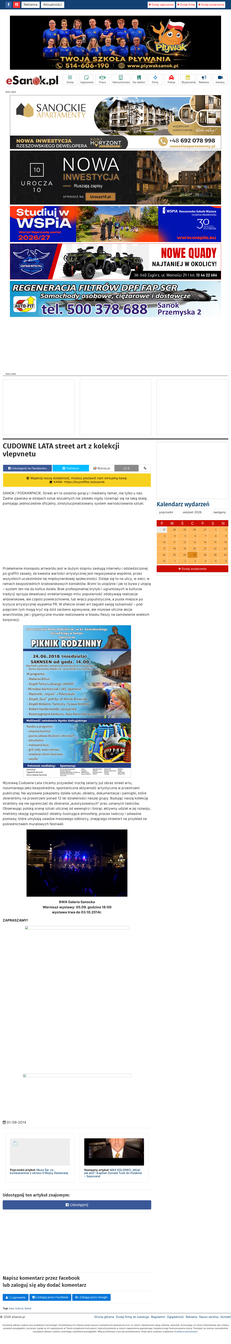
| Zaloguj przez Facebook (51, 1297)
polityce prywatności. (187, 1331)
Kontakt (226, 1317)
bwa (11, 1308)
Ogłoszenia (86, 82)
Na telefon (139, 82)
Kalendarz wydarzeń (183, 504)
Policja (171, 82)
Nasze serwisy (209, 1317)
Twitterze (72, 468)
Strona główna (104, 1317)
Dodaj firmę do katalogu (132, 1317)
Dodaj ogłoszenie (162, 4)
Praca (102, 82)
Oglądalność (175, 1317)
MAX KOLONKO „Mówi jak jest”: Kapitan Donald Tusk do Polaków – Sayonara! (113, 1173)
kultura (19, 1308)
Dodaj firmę (187, 4)
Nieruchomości (121, 82)
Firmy (155, 82)
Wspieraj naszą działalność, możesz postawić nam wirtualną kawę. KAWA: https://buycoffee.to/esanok (78, 480)
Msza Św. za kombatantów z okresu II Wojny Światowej (39, 1171)
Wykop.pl (103, 468)
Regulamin (158, 1317)
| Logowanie (16, 1297)
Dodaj (70, 82)
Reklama (31, 5)
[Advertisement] (115, 343)
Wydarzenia (188, 82)
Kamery (220, 82)
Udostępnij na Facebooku (29, 468)
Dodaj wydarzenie (212, 4)
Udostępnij (78, 1205)
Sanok (28, 1308)
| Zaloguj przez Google (93, 1297)
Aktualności (52, 5)
